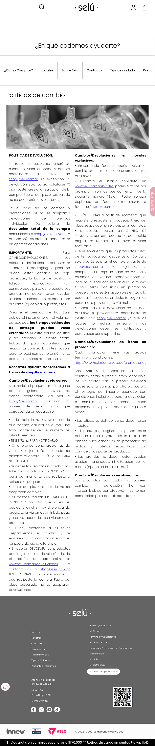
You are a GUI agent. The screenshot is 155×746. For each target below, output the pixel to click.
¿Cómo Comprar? (18, 70)
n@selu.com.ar (103, 206)
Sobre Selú (70, 70)
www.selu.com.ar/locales (94, 186)
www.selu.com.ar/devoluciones (33, 564)
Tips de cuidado (122, 70)
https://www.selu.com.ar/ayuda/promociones (110, 362)
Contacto (94, 70)
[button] (41, 7)
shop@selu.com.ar (23, 179)
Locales (47, 70)
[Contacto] (5, 687)
